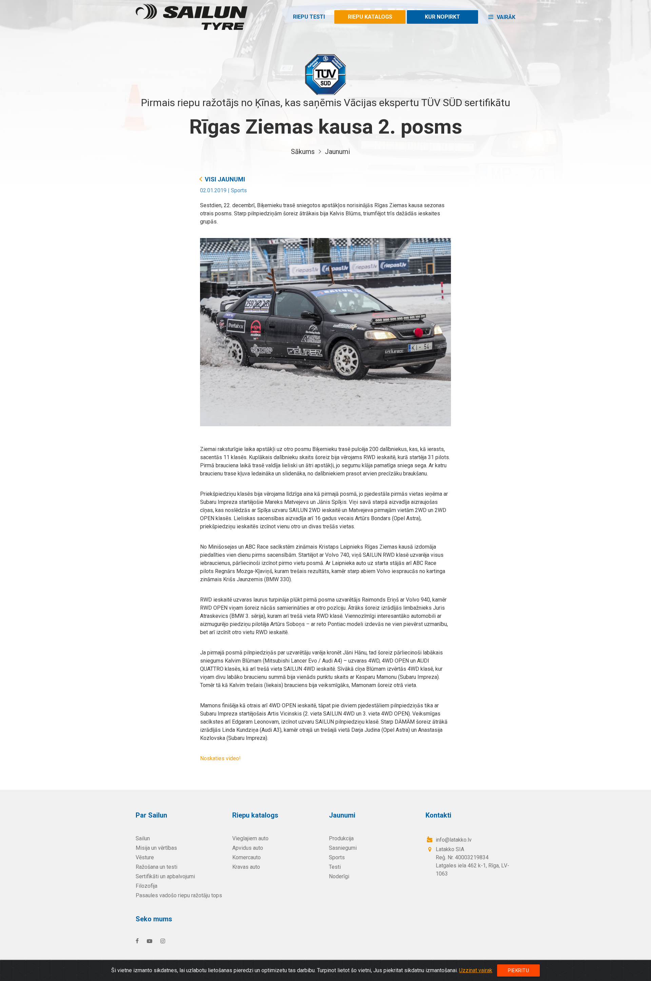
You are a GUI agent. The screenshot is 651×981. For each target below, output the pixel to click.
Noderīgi (339, 876)
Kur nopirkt (442, 17)
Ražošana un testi (156, 867)
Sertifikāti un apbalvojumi (165, 876)
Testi (335, 867)
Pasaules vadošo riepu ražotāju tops (179, 895)
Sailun (143, 838)
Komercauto (246, 857)
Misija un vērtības (156, 848)
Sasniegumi (343, 848)
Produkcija (341, 838)
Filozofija (146, 886)
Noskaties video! (220, 758)
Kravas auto (246, 867)
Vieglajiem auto (250, 838)
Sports (239, 190)
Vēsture (145, 857)
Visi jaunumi (225, 179)
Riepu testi (309, 17)
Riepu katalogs (370, 17)
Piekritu (518, 970)
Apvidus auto (247, 848)
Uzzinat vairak (475, 970)
